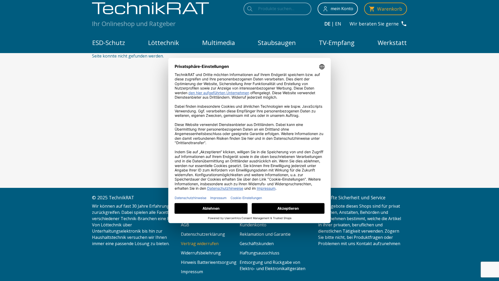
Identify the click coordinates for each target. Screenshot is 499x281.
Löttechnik (163, 42)
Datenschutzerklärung (203, 234)
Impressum (192, 271)
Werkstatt (392, 42)
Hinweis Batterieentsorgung (209, 262)
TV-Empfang (336, 42)
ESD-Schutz (108, 42)
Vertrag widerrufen (200, 243)
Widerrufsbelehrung (201, 253)
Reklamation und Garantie (265, 234)
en (338, 24)
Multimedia (218, 42)
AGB (185, 225)
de (327, 24)
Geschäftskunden (257, 243)
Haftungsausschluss (259, 253)
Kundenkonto (253, 225)
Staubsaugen (277, 42)
